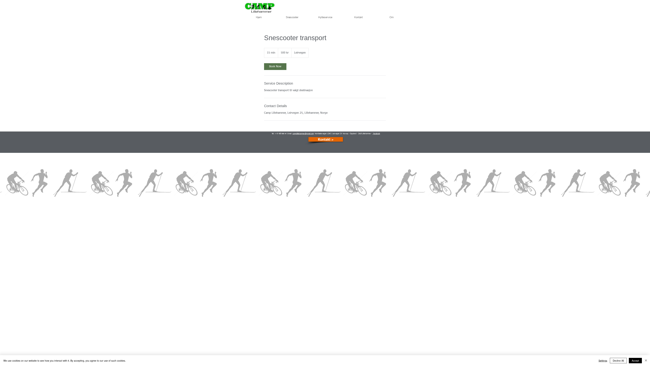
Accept (635, 360)
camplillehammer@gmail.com (303, 134)
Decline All (618, 360)
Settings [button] (603, 360)
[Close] (646, 360)
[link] (275, 66)
